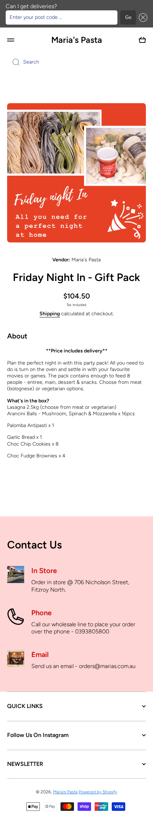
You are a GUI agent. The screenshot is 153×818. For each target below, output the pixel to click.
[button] (141, 17)
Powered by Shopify (98, 791)
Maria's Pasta (65, 791)
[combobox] (76, 62)
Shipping (49, 314)
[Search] (13, 62)
